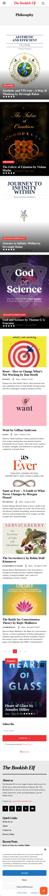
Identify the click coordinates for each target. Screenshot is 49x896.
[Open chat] (43, 890)
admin (18, 379)
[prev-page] (5, 651)
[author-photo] (13, 379)
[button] (45, 849)
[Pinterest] (19, 808)
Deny (24, 880)
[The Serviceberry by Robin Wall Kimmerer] (24, 538)
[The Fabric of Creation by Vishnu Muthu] (24, 139)
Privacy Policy (27, 744)
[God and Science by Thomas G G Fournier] (24, 292)
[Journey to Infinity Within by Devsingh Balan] (24, 215)
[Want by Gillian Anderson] (24, 410)
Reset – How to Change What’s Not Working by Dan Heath (22, 373)
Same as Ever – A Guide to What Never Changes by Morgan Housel (24, 494)
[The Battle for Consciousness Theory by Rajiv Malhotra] (24, 599)
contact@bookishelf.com (21, 801)
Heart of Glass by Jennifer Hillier (19, 707)
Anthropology (9, 627)
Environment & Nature (13, 566)
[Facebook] (5, 808)
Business (6, 379)
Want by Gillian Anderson (19, 430)
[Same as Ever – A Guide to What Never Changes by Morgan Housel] (24, 471)
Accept (24, 873)
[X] (26, 808)
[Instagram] (12, 808)
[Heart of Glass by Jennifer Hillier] (24, 689)
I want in (23, 738)
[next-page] (25, 651)
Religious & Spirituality (14, 238)
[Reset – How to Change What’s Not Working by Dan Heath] (24, 351)
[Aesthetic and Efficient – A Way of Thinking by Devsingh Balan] (24, 63)
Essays (5, 435)
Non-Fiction (23, 20)
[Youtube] (32, 808)
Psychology (8, 502)
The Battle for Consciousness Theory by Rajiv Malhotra (21, 621)
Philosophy (8, 86)
